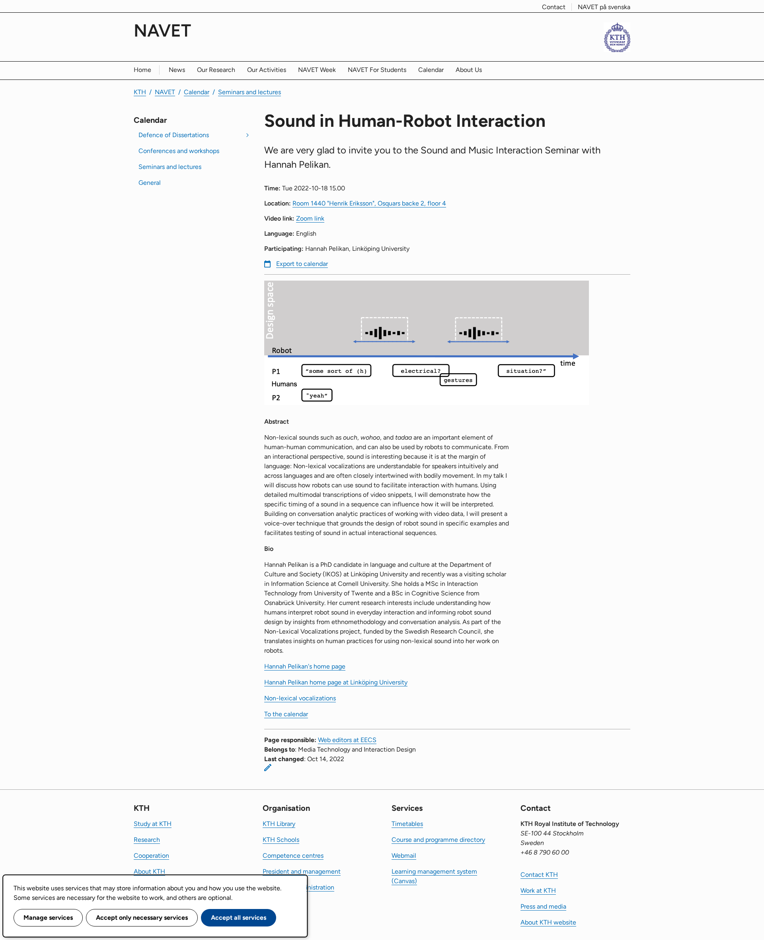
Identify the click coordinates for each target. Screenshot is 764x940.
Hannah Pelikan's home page (304, 666)
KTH (140, 92)
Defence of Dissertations (173, 135)
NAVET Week (317, 70)
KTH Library (279, 824)
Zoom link (310, 218)
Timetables (407, 824)
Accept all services (238, 917)
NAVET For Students (377, 70)
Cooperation (151, 855)
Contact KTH (539, 874)
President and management (302, 871)
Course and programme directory (438, 839)
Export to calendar (302, 263)
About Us (469, 70)
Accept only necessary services (142, 917)
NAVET (162, 30)
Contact (553, 7)
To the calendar (286, 714)
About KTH (149, 871)
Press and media (543, 906)
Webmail (404, 855)
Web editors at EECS (347, 740)
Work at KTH (538, 890)
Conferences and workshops (178, 151)
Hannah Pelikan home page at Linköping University (335, 682)
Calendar (431, 70)
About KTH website (548, 922)
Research (147, 839)
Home (142, 70)
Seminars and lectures (249, 92)
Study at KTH (153, 824)
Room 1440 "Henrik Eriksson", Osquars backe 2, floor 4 (369, 203)
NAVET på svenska (604, 7)
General (149, 182)
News (177, 70)
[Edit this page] (267, 767)
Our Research (216, 70)
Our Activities (266, 70)
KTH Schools (281, 839)
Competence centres (293, 855)
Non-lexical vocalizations (300, 698)
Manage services (48, 917)
